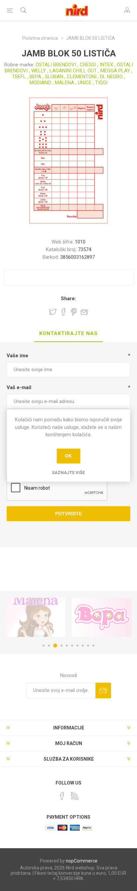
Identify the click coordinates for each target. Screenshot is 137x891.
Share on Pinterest (73, 311)
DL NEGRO (111, 77)
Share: (68, 299)
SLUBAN (54, 77)
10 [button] (93, 646)
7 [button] (77, 646)
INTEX (106, 65)
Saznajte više (68, 472)
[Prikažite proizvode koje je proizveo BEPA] (101, 617)
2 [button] (49, 646)
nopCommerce (81, 860)
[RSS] (74, 795)
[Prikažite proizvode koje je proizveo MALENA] (35, 617)
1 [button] (44, 646)
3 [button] (55, 646)
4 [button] (62, 646)
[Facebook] (62, 795)
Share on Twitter (53, 311)
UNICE (84, 83)
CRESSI (88, 65)
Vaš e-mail (19, 387)
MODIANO (40, 83)
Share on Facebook (63, 311)
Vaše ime (17, 356)
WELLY (38, 71)
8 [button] (83, 646)
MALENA (64, 83)
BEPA (35, 77)
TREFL (19, 77)
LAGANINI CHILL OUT (73, 71)
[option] (35, 617)
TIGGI (101, 83)
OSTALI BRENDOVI (56, 65)
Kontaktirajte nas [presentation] (68, 333)
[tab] (68, 333)
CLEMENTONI (81, 77)
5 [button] (67, 646)
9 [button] (88, 646)
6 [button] (72, 646)
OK (68, 455)
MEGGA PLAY (115, 71)
